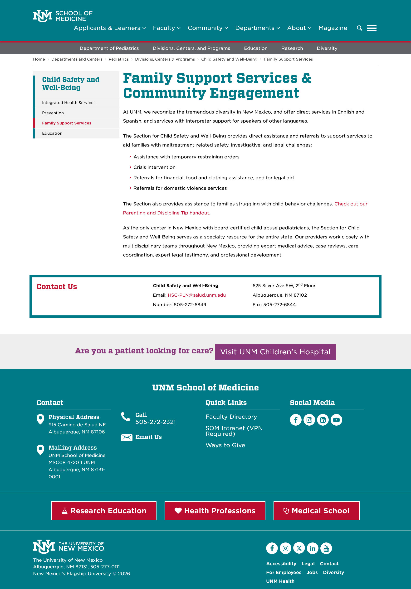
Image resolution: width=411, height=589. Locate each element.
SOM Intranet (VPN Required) (234, 431)
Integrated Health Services (68, 103)
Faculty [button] (165, 27)
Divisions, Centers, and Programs (191, 48)
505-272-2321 (155, 421)
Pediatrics (119, 59)
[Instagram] (309, 420)
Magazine (332, 27)
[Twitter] (299, 548)
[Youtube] (336, 420)
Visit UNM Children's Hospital (275, 351)
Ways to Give (225, 445)
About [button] (297, 27)
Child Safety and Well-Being (229, 59)
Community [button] (206, 27)
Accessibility (281, 563)
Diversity (327, 48)
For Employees (283, 572)
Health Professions (218, 510)
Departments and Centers (76, 59)
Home (39, 59)
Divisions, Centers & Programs (165, 59)
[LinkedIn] (323, 420)
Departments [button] (255, 27)
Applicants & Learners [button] (108, 27)
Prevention (53, 113)
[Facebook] (296, 420)
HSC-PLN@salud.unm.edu (197, 295)
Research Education (107, 510)
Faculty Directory (231, 417)
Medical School (319, 510)
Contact (329, 563)
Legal (308, 563)
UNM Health (280, 581)
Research (292, 48)
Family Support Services (288, 59)
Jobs (312, 572)
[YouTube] (326, 548)
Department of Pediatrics (109, 48)
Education (256, 48)
